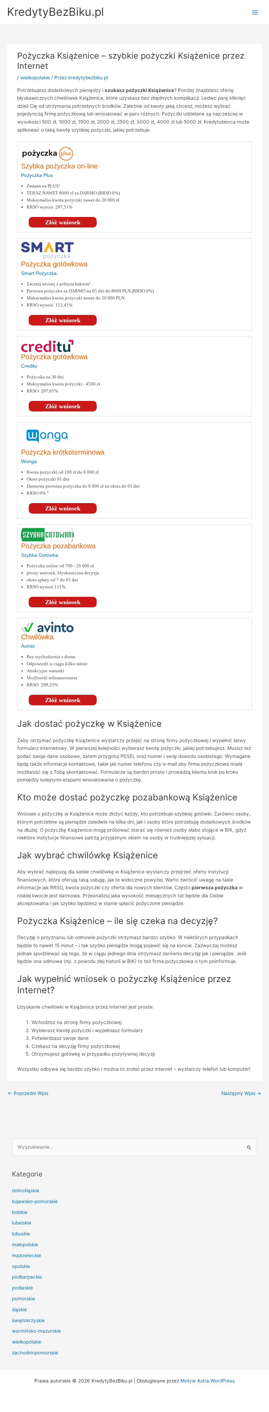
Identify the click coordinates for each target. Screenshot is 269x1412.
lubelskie (21, 1223)
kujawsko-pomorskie (35, 1201)
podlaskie (22, 1288)
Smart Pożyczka (39, 273)
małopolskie (25, 1244)
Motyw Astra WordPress (207, 1381)
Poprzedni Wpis (28, 1093)
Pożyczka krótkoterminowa (62, 452)
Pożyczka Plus (37, 175)
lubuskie (21, 1233)
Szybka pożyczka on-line (59, 166)
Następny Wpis (241, 1093)
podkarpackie (27, 1277)
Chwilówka (37, 637)
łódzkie (19, 1212)
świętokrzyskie (28, 1320)
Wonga (29, 461)
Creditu (29, 366)
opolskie (21, 1266)
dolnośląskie (25, 1190)
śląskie (19, 1309)
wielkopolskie (35, 77)
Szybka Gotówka (39, 555)
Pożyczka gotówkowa (54, 264)
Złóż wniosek (63, 222)
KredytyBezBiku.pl (55, 12)
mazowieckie (26, 1255)
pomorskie (23, 1298)
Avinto (28, 646)
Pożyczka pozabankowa (58, 546)
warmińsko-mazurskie (36, 1331)
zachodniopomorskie (35, 1352)
